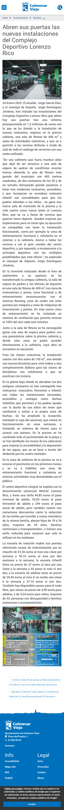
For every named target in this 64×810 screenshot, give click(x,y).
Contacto (9, 745)
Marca (40, 778)
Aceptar (32, 804)
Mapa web (10, 766)
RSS (7, 772)
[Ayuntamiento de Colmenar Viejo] (34, 6)
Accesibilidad (12, 761)
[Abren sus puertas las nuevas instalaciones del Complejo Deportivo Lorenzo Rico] (32, 80)
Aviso (40, 761)
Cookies (41, 772)
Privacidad (43, 766)
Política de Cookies (14, 788)
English (9, 778)
